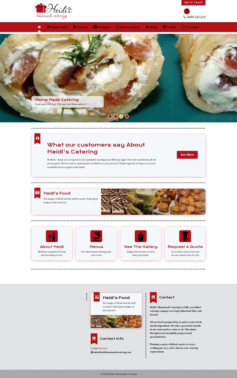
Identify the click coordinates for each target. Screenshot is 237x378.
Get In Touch (193, 2)
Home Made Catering (57, 100)
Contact (192, 27)
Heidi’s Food (57, 193)
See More (187, 154)
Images (103, 27)
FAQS (171, 27)
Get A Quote (129, 27)
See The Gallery (141, 247)
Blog (153, 27)
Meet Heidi (58, 27)
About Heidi (52, 247)
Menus (81, 27)
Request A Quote (185, 247)
